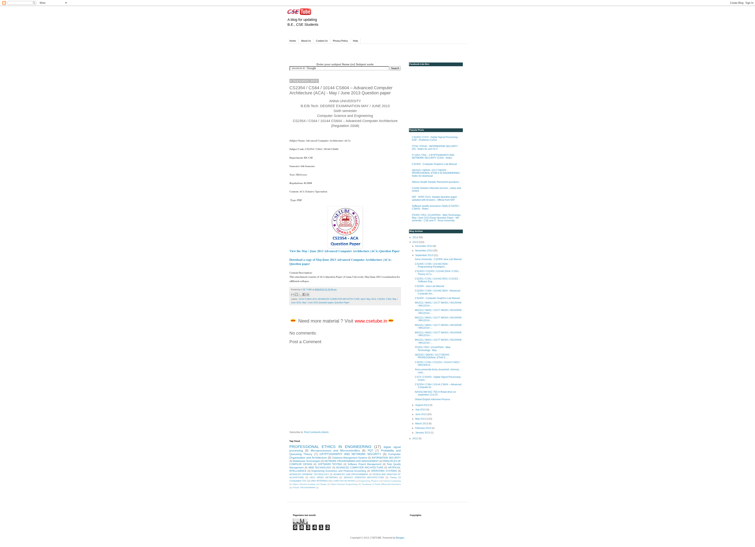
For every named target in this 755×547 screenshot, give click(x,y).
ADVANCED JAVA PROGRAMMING (350, 474)
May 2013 (420, 418)
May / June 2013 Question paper (317, 302)
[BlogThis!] (296, 294)
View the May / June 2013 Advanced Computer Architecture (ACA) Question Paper (344, 251)
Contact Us (322, 41)
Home (292, 41)
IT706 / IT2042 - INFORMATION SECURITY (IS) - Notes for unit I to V (435, 147)
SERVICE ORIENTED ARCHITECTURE (364, 477)
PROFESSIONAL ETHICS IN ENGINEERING (330, 447)
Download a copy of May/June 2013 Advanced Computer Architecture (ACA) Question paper (340, 261)
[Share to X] (300, 294)
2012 (415, 438)
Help (355, 41)
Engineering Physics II (369, 481)
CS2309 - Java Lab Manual (429, 286)
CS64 (388, 299)
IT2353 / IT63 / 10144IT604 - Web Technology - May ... (432, 348)
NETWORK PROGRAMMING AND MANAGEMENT (351, 461)
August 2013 (422, 405)
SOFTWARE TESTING (330, 464)
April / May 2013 (368, 299)
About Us (306, 41)
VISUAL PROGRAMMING (304, 487)
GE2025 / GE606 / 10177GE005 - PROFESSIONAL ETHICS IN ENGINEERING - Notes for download (436, 173)
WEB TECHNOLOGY (319, 467)
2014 (415, 237)
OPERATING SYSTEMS (384, 471)
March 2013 (422, 423)
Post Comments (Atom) (316, 432)
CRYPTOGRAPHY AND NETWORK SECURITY (350, 454)
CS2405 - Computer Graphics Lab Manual (434, 164)
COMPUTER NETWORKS (344, 481)
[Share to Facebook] (304, 294)
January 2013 (423, 432)
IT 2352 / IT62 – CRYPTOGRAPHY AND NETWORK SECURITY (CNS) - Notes (433, 156)
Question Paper (341, 302)
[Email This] (293, 294)
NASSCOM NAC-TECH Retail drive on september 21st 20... (435, 393)
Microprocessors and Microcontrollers (335, 450)
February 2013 (423, 428)
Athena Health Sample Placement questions (435, 182)
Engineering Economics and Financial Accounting (338, 471)
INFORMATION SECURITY (386, 457)
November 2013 (424, 250)
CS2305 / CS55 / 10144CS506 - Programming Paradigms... (432, 265)
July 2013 (420, 409)
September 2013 (424, 255)
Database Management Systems (349, 457)
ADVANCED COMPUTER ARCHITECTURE (339, 299)
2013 (415, 242)
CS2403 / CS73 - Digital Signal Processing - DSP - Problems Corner (435, 138)
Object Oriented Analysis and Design (310, 484)
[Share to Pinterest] (308, 294)
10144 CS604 (304, 299)
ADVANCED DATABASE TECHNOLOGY (309, 474)
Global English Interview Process (432, 399)
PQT (370, 450)
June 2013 (421, 414)
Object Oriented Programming (344, 484)
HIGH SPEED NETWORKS (324, 477)
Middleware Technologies (306, 461)
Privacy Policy (340, 41)
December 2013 (424, 246)
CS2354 (381, 299)
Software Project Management (364, 464)
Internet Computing (392, 481)
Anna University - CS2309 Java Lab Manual (438, 259)
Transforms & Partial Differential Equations (381, 484)
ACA (314, 299)
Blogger (400, 537)
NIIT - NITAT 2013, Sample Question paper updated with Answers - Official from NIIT (434, 198)
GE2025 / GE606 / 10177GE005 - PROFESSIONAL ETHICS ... (432, 356)
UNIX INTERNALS (319, 481)
